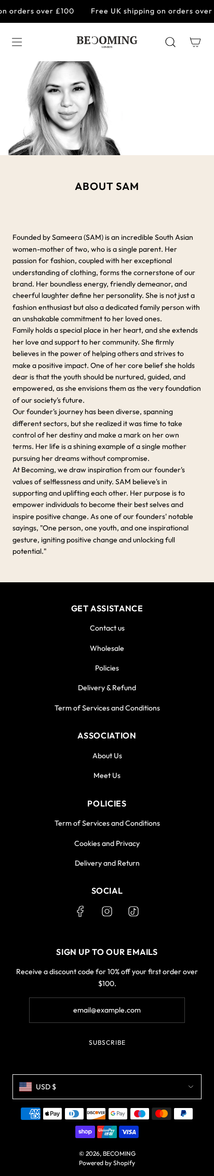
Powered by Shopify (107, 1163)
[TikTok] (133, 911)
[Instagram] (107, 911)
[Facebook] (80, 911)
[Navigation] (16, 42)
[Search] (170, 42)
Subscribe (107, 1042)
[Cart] (195, 42)
